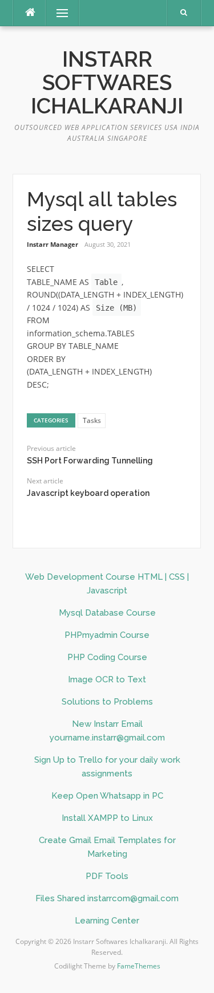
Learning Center (107, 920)
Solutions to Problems (107, 702)
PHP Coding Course (107, 657)
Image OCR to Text (107, 679)
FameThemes (138, 966)
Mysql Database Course (107, 613)
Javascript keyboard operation (88, 493)
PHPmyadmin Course (107, 635)
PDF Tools (107, 876)
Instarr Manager (52, 244)
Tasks (92, 420)
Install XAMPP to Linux (107, 818)
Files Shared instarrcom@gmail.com (107, 898)
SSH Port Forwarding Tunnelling (90, 460)
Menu (57, 12)
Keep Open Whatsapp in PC (107, 796)
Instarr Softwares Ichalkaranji (107, 83)
